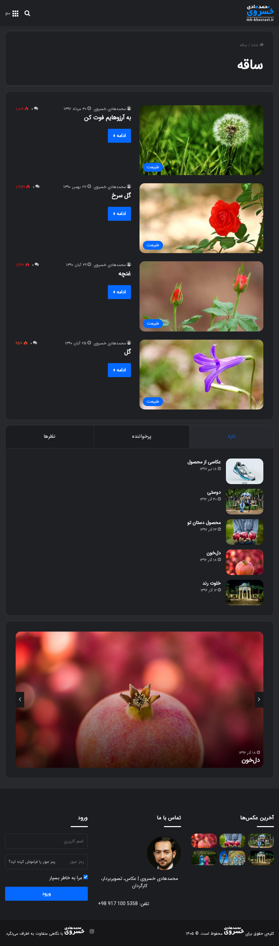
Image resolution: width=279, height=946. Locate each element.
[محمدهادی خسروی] (260, 13)
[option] (139, 700)
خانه (255, 45)
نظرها (49, 436)
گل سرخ (121, 195)
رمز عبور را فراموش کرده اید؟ (32, 861)
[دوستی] (244, 501)
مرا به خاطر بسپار (66, 878)
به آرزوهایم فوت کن (107, 117)
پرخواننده (141, 436)
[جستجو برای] (27, 16)
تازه (231, 436)
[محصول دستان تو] (244, 532)
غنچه (124, 273)
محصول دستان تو (204, 522)
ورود (46, 893)
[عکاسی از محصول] (244, 471)
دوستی (214, 492)
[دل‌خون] (244, 562)
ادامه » (119, 135)
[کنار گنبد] (232, 858)
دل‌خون (214, 553)
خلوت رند (211, 583)
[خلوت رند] (244, 592)
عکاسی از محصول (204, 462)
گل (127, 352)
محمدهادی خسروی (110, 109)
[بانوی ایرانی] (204, 858)
